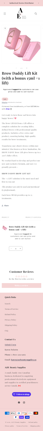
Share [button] (6, 205)
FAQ (6, 331)
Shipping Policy (11, 325)
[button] (4, 13)
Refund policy (33, 422)
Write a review (21, 285)
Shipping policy (35, 426)
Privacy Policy (10, 320)
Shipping (4, 102)
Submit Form (10, 344)
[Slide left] (16, 68)
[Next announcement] (38, 3)
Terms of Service (11, 309)
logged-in (16, 89)
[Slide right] (26, 68)
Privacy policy (9, 426)
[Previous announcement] (4, 3)
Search (7, 303)
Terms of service (22, 426)
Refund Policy (10, 314)
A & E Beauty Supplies (18, 422)
